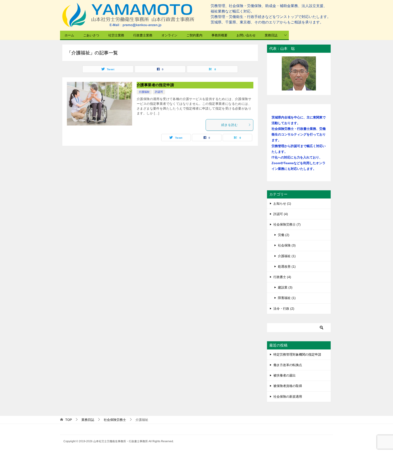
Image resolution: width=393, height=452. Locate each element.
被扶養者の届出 (284, 375)
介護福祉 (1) (287, 256)
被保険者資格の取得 (287, 386)
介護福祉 (144, 91)
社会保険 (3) (287, 245)
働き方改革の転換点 (287, 365)
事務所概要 (219, 35)
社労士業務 (116, 35)
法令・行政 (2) (283, 308)
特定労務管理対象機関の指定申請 (297, 354)
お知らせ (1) (282, 203)
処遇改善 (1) (287, 266)
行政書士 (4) (282, 277)
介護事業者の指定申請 (155, 85)
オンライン (169, 35)
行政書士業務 (142, 35)
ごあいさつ (91, 35)
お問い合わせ (246, 35)
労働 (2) (283, 235)
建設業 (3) (285, 287)
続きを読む (229, 125)
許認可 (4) (280, 214)
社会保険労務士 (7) (287, 224)
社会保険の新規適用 (287, 396)
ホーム (69, 35)
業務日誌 (271, 35)
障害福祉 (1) (287, 298)
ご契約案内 (194, 35)
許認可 (159, 91)
